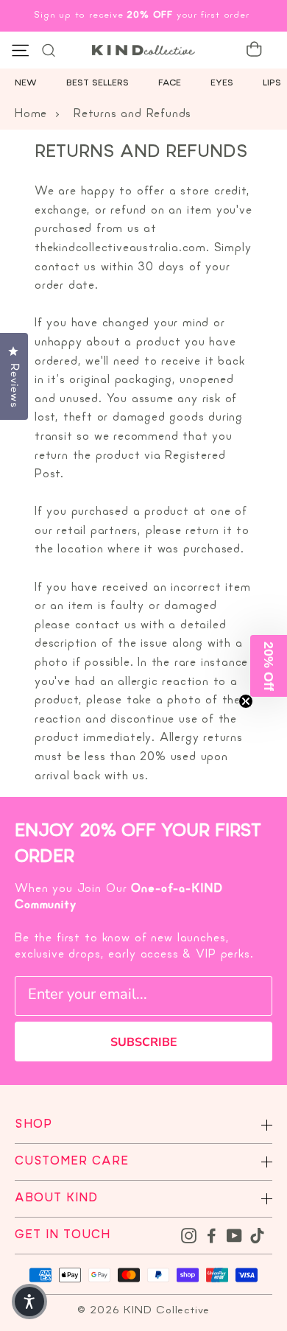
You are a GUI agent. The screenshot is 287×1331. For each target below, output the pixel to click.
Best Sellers (97, 83)
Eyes (221, 83)
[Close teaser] (245, 701)
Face (169, 83)
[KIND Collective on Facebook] (211, 1235)
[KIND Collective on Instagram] (188, 1235)
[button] (268, 666)
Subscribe (143, 1042)
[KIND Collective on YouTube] (234, 1235)
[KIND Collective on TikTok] (257, 1235)
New (26, 83)
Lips (272, 83)
